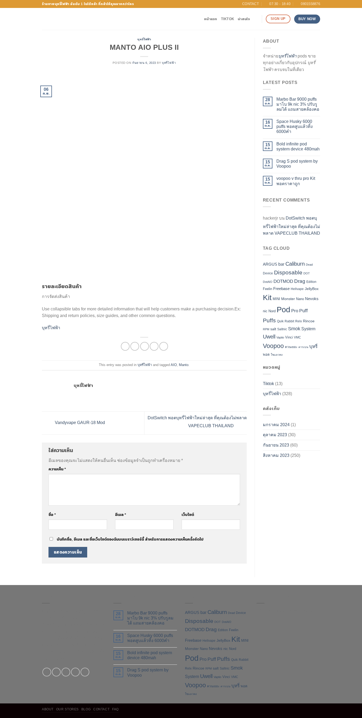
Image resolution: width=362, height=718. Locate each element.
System (308, 329)
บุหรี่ (313, 346)
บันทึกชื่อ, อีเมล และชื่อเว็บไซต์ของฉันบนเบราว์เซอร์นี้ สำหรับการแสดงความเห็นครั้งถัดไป (130, 539)
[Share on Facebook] (125, 346)
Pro (294, 310)
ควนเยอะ (291, 347)
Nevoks (312, 299)
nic (265, 311)
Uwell (269, 337)
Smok (294, 328)
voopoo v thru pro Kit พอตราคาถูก (295, 181)
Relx (298, 321)
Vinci (289, 337)
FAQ (115, 709)
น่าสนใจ (244, 19)
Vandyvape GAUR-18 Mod (79, 422)
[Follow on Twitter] (65, 672)
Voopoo (273, 345)
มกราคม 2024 (276, 424)
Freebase (281, 289)
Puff (303, 310)
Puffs (269, 320)
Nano (300, 299)
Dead (309, 264)
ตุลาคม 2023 (275, 434)
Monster (288, 299)
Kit (267, 297)
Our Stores (67, 709)
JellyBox (312, 289)
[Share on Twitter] (134, 346)
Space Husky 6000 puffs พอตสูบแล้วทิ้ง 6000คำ (294, 126)
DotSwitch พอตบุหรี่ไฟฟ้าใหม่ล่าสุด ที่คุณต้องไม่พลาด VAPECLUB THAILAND (291, 225)
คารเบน (303, 347)
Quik (280, 321)
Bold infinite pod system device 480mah (298, 146)
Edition (311, 282)
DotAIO (267, 281)
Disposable (288, 272)
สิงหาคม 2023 (276, 455)
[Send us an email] (75, 672)
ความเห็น (57, 469)
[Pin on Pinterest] (154, 346)
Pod (283, 309)
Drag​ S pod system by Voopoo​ (297, 163)
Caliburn (295, 264)
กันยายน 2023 (276, 445)
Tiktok (227, 19)
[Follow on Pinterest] (85, 672)
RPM (266, 329)
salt (273, 329)
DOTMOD (283, 281)
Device (268, 273)
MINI (276, 299)
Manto (183, 365)
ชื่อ (52, 514)
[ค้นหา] (256, 19)
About (48, 709)
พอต (266, 354)
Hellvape (297, 289)
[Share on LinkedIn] (163, 346)
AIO (174, 365)
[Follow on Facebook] (46, 672)
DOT (306, 273)
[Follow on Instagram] (56, 672)
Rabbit (289, 321)
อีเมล (120, 514)
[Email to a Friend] (144, 346)
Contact (101, 709)
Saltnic (282, 329)
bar (281, 264)
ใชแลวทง (276, 354)
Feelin (267, 289)
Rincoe (309, 321)
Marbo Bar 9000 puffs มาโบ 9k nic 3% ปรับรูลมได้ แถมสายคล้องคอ (297, 104)
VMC (297, 337)
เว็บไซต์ (188, 514)
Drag (299, 281)
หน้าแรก (210, 19)
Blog (86, 709)
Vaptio (280, 337)
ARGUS (270, 264)
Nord (272, 311)
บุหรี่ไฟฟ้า (144, 39)
